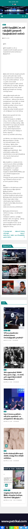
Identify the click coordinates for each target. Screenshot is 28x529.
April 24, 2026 (9, 460)
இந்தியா (4, 24)
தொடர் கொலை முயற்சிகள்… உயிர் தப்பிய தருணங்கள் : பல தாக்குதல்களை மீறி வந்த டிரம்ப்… (14, 416)
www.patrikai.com (14, 10)
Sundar (16, 340)
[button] (22, 16)
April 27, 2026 (9, 382)
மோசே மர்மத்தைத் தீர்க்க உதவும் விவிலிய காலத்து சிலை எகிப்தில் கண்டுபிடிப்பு (14, 455)
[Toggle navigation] (25, 16)
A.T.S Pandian (18, 500)
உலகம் (9, 255)
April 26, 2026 (9, 421)
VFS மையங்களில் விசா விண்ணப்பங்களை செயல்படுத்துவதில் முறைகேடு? (14, 259)
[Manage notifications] (24, 526)
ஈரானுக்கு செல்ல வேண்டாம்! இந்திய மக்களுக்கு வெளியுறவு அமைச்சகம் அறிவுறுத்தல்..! (13, 495)
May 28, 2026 (8, 340)
